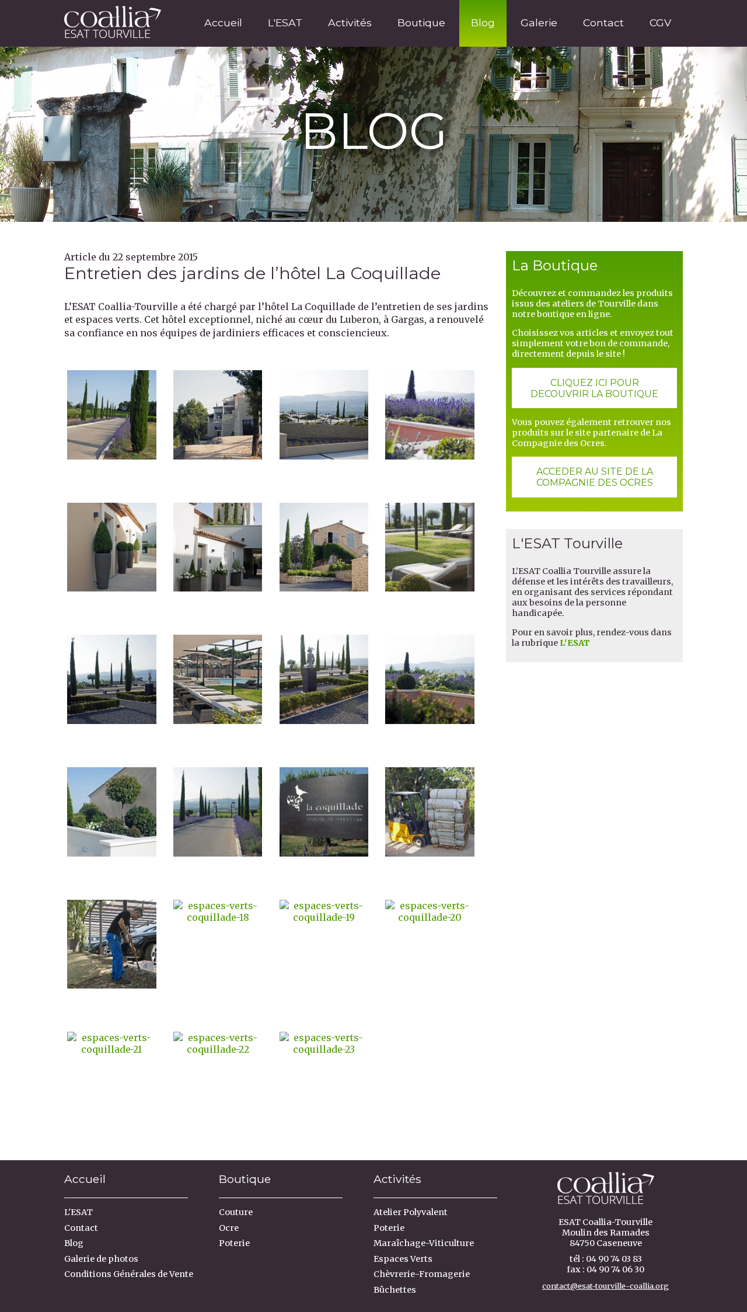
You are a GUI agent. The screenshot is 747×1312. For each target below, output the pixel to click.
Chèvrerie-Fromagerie (422, 1274)
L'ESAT (285, 22)
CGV (660, 22)
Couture (236, 1212)
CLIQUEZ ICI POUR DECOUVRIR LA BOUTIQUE (594, 388)
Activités (350, 22)
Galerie (539, 22)
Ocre (229, 1228)
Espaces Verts (403, 1259)
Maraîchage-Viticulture (424, 1243)
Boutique (421, 22)
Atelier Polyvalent (411, 1212)
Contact (603, 22)
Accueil (223, 22)
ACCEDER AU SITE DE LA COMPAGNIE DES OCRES (594, 477)
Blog (483, 22)
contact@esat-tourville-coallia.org (605, 1285)
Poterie (234, 1243)
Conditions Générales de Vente (128, 1274)
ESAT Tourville (108, 20)
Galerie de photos (101, 1259)
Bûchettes (395, 1290)
